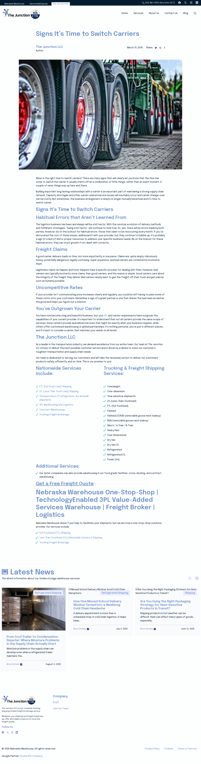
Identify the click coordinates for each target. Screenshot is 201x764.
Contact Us (171, 13)
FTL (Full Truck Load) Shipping (55, 386)
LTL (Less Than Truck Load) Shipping (59, 391)
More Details (13, 664)
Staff (56, 702)
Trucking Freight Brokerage (54, 414)
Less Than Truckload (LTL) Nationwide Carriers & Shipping (70, 538)
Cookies (168, 749)
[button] (197, 578)
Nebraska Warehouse (14, 4)
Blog (185, 13)
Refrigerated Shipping (48, 593)
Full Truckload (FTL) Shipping (54, 533)
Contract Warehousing (52, 410)
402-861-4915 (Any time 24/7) (160, 3)
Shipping (190, 593)
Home (125, 13)
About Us (154, 13)
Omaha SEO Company (31, 756)
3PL (106, 315)
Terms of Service (187, 749)
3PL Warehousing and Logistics (56, 405)
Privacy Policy (152, 749)
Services (138, 13)
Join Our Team (60, 708)
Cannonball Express (39, 4)
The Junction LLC (60, 4)
